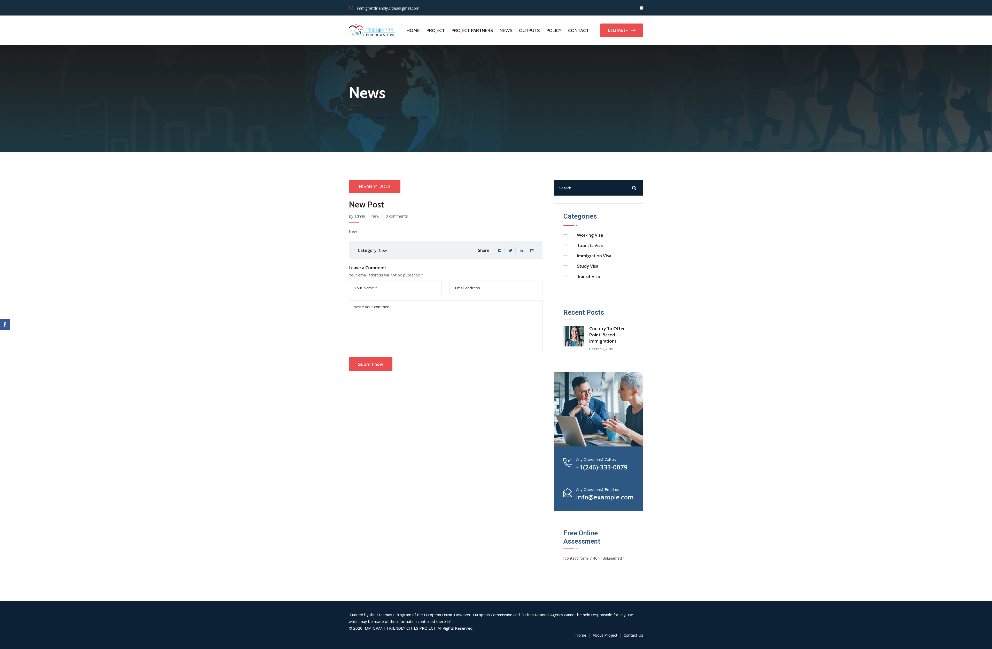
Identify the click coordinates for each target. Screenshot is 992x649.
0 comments (397, 216)
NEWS (506, 30)
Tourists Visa (590, 245)
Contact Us (633, 635)
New (375, 216)
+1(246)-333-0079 (601, 467)
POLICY (553, 30)
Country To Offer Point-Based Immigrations (607, 335)
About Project (605, 635)
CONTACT (578, 30)
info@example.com (605, 497)
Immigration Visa (594, 256)
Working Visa (590, 235)
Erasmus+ (618, 30)
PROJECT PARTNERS (472, 30)
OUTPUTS (529, 30)
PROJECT (436, 30)
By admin (357, 216)
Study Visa (587, 266)
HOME (413, 30)
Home (580, 635)
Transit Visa (588, 276)
